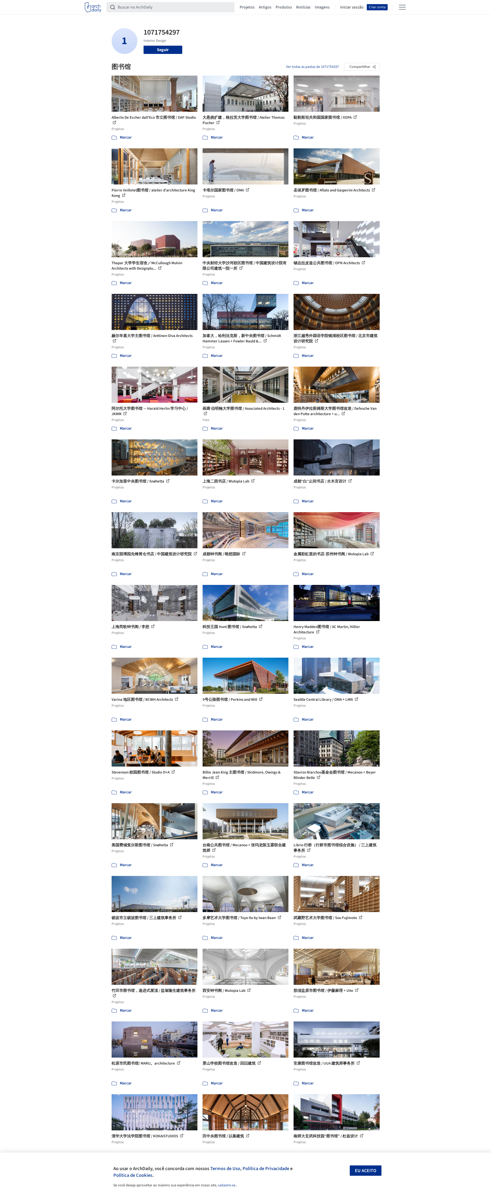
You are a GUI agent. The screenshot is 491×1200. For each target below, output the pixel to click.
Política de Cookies (132, 1175)
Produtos (284, 7)
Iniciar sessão (352, 7)
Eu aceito (365, 1170)
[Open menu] (402, 7)
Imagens (322, 7)
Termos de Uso (225, 1168)
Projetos (247, 7)
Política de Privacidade (266, 1168)
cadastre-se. (227, 1185)
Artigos (265, 7)
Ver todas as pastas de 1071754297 (312, 67)
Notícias (303, 7)
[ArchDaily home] (93, 7)
